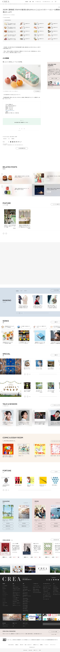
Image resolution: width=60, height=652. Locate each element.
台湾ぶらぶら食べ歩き (15, 587)
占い (52, 1)
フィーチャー (4, 601)
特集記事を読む (40, 526)
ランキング (4, 598)
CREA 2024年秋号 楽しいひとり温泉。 (25, 606)
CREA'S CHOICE (5, 602)
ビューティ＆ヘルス (5, 594)
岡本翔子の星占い (55, 587)
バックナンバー (26, 502)
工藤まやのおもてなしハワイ (16, 592)
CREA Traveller (25, 650)
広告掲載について (35, 644)
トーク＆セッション (38, 1)
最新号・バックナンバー (6, 624)
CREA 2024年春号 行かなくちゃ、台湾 (25, 610)
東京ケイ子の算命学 (55, 591)
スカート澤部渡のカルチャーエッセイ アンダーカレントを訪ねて (47, 597)
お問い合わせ (21, 644)
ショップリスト (8, 528)
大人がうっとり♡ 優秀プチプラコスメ (16, 603)
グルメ (9, 138)
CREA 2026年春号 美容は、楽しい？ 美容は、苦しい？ (27, 590)
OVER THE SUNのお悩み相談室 (37, 592)
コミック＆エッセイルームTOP (47, 585)
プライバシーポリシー (53, 644)
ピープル (14, 624)
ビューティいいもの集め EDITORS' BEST (16, 601)
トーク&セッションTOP (36, 585)
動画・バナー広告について (28, 644)
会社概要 (16, 644)
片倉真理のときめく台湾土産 (16, 588)
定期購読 (41, 644)
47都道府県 (12, 138)
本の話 (40, 650)
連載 (30, 1)
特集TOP (24, 585)
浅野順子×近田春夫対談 (36, 589)
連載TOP (14, 585)
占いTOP (54, 585)
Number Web (30, 650)
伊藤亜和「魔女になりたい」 (46, 587)
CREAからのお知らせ (5, 605)
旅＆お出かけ (5, 138)
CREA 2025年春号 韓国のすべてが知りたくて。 (26, 601)
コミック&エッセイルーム (46, 1)
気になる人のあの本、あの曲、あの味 (37, 587)
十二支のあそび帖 (45, 591)
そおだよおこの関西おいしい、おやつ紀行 (17, 596)
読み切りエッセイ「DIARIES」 (47, 588)
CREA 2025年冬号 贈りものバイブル (25, 603)
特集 (33, 1)
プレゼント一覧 (50, 86)
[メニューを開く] (55, 1)
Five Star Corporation (7, 17)
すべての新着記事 (5, 585)
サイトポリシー (47, 644)
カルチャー (4, 591)
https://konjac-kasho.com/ (9, 110)
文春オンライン (36, 650)
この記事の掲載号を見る (21, 148)
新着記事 (26, 1)
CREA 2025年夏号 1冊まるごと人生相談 (25, 599)
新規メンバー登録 (54, 78)
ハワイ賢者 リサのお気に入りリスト (16, 590)
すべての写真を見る (37, 91)
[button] (3, 233)
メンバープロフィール (25, 624)
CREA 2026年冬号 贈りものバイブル (25, 593)
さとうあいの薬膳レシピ (16, 597)
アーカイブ (4, 599)
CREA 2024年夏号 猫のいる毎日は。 (25, 608)
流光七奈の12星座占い (56, 588)
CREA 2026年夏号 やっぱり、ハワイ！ (25, 587)
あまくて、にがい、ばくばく (46, 594)
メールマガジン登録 (54, 631)
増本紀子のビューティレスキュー (17, 606)
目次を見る (8, 523)
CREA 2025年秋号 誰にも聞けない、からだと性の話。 (27, 596)
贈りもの (4, 587)
